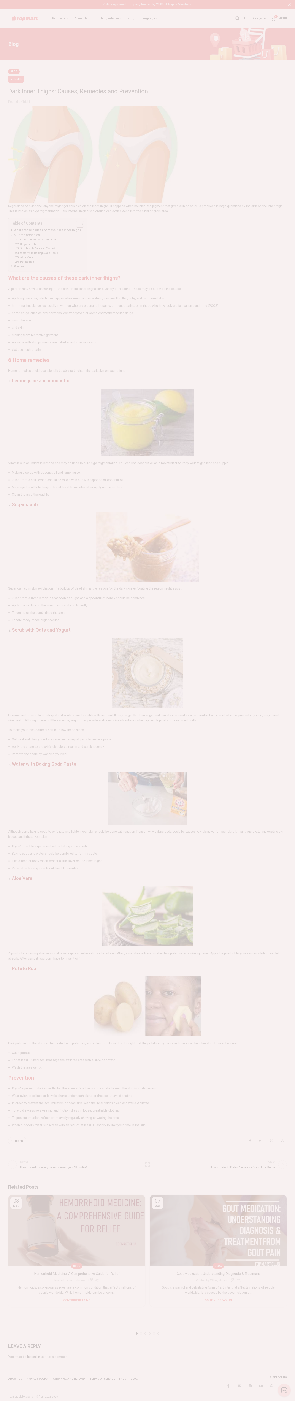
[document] (147, 700)
